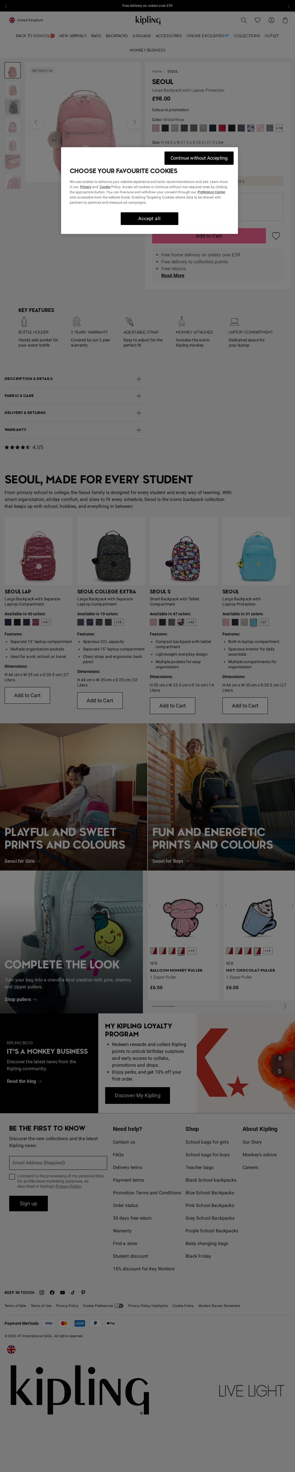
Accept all (149, 218)
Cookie (105, 187)
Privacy (85, 187)
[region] (149, 190)
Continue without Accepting (199, 158)
